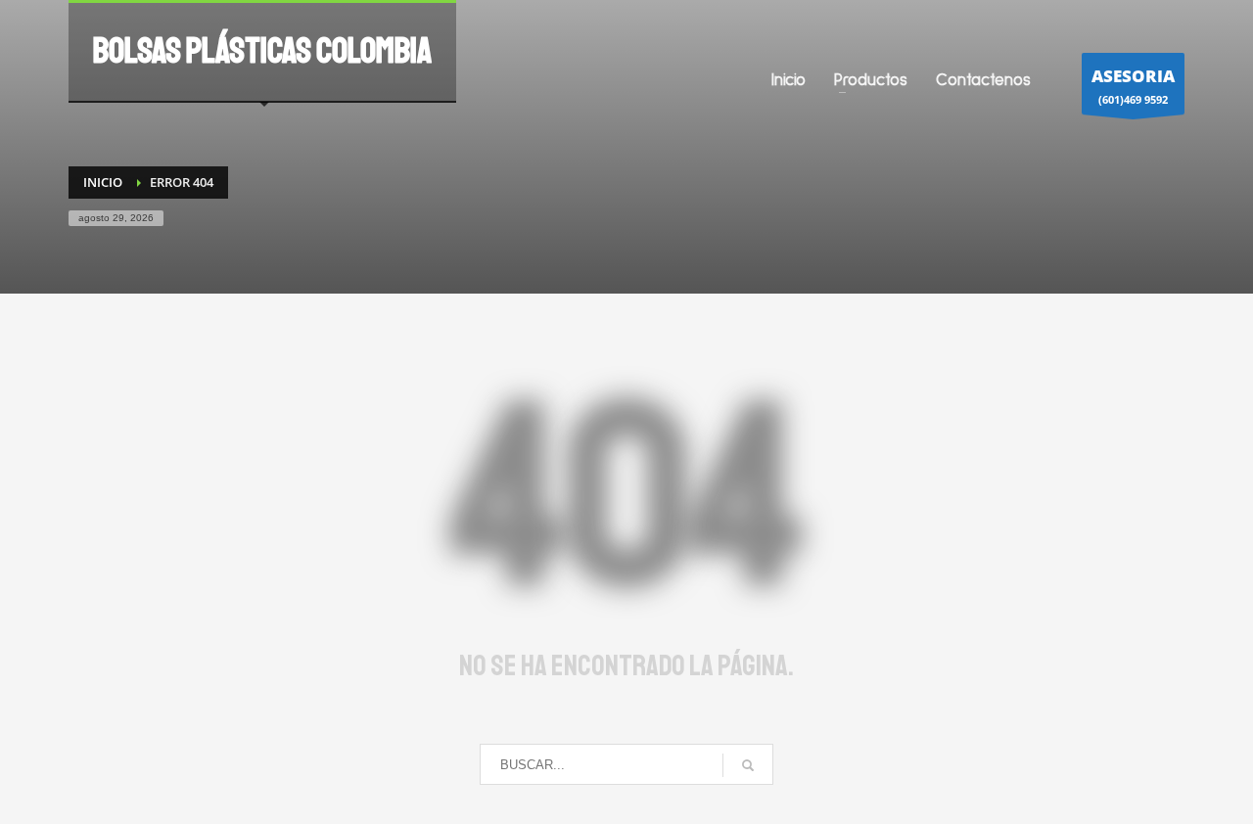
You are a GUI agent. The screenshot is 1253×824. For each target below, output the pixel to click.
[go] (747, 765)
